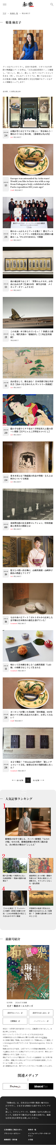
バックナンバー (40, 1021)
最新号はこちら (13, 1013)
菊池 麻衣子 (17, 137)
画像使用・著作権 (10, 1139)
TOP (4, 13)
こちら (44, 1037)
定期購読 (13, 1021)
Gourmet (13, 623)
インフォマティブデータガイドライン (39, 1134)
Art (11, 137)
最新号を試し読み (40, 1013)
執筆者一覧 (14, 13)
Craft (12, 190)
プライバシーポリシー (12, 1133)
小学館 (30, 1139)
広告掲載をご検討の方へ (13, 1129)
